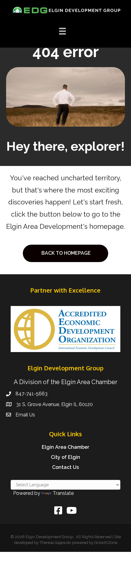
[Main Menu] (62, 31)
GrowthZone (105, 542)
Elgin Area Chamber (65, 447)
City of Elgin (65, 457)
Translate (63, 493)
